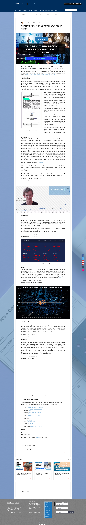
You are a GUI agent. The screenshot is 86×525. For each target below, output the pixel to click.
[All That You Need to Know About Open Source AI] (43, 436)
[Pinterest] (83, 264)
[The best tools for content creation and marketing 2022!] (62, 436)
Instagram (61, 14)
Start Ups (48, 14)
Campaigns (42, 14)
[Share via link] (30, 419)
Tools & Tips (23, 14)
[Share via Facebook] (21, 419)
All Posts (17, 14)
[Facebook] (83, 255)
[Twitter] (83, 258)
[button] (72, 3)
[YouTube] (83, 261)
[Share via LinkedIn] (27, 419)
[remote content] (43, 362)
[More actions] (64, 22)
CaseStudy (36, 14)
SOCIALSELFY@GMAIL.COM (34, 482)
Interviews (30, 14)
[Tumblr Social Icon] (83, 267)
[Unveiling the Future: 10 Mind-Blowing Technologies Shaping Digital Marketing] (24, 436)
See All (69, 429)
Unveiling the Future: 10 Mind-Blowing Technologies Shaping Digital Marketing (24, 443)
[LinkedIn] (41, 494)
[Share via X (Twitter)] (24, 419)
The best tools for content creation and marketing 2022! (62, 443)
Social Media (55, 14)
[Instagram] (83, 270)
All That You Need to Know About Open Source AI (42, 443)
